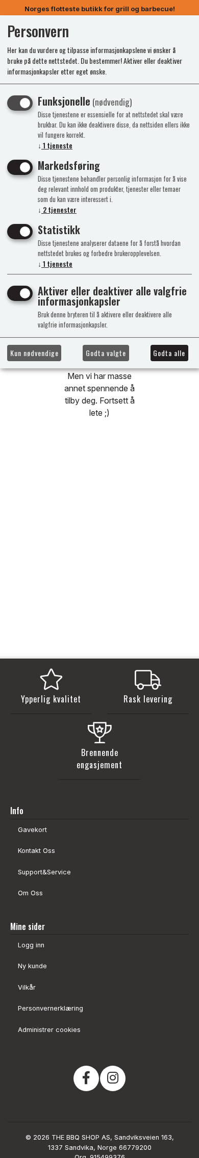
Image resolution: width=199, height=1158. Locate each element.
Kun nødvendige (34, 352)
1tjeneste (55, 145)
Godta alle (169, 352)
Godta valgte (106, 352)
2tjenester (57, 209)
